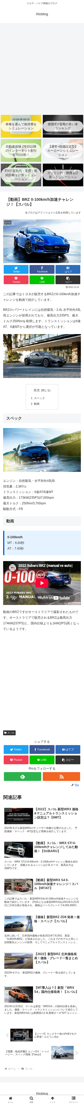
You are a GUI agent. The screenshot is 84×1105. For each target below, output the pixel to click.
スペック (39, 398)
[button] (67, 279)
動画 (36, 403)
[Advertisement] (42, 69)
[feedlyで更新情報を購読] (22, 776)
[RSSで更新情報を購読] (61, 776)
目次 (37, 390)
